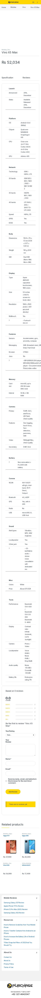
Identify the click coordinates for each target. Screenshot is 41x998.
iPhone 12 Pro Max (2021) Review (15, 909)
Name (8, 759)
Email (8, 769)
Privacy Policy (9, 964)
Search (33, 2)
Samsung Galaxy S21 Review (14, 903)
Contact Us (8, 957)
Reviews (26, 78)
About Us (7, 960)
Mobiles (13, 7)
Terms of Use (8, 967)
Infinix (24, 863)
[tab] (7, 79)
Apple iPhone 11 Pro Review (13, 906)
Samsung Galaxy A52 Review (14, 913)
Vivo (24, 7)
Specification (7, 78)
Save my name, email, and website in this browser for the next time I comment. (22, 781)
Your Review (8, 741)
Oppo (10, 833)
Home (4, 7)
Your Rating (10, 731)
